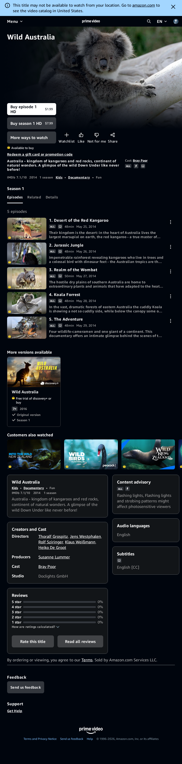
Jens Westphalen (85, 536)
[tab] (15, 197)
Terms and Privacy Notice (40, 738)
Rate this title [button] (33, 641)
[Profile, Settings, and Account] (175, 21)
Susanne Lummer (54, 556)
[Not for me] (96, 135)
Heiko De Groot (52, 547)
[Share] (112, 135)
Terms (87, 659)
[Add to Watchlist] (66, 135)
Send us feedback (71, 738)
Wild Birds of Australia (91, 454)
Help (90, 738)
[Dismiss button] (173, 7)
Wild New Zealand (148, 454)
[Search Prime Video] (148, 21)
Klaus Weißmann (80, 541)
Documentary (79, 177)
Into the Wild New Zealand (34, 454)
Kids (59, 177)
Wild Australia (34, 372)
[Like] (81, 135)
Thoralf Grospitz (53, 536)
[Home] (91, 21)
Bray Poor (140, 160)
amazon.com (143, 5)
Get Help (14, 711)
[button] (35, 626)
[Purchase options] (170, 222)
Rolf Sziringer (50, 541)
